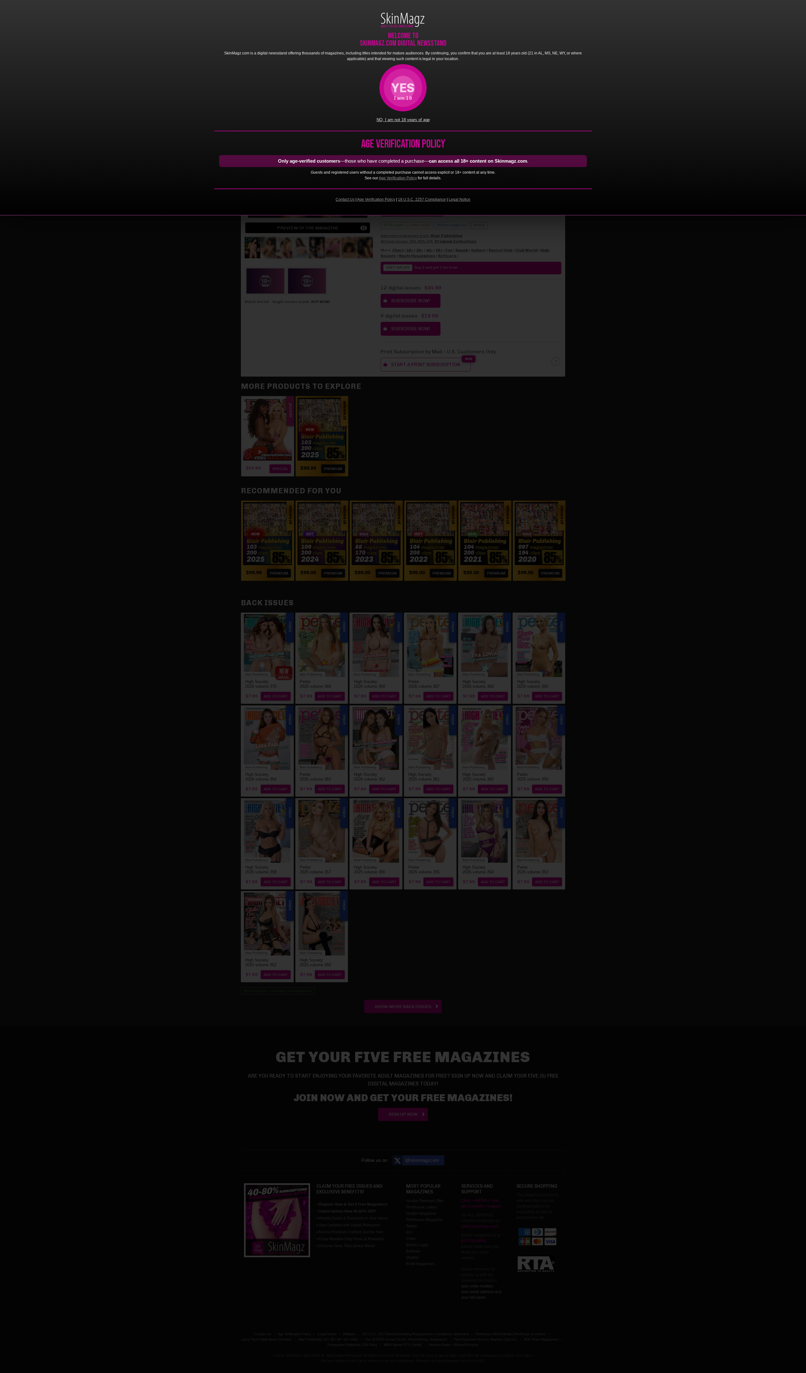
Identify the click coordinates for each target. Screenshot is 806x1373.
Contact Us (345, 199)
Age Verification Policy (398, 178)
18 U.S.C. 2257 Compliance (422, 199)
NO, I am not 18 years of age (403, 120)
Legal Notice (459, 199)
